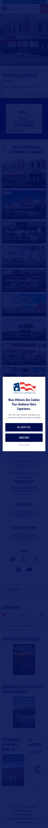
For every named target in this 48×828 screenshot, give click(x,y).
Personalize (24, 445)
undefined (24, 437)
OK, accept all (24, 427)
